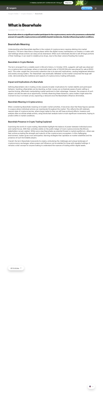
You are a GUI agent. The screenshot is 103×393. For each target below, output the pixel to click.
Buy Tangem (87, 8)
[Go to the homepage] (11, 8)
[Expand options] (91, 386)
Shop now (68, 3)
